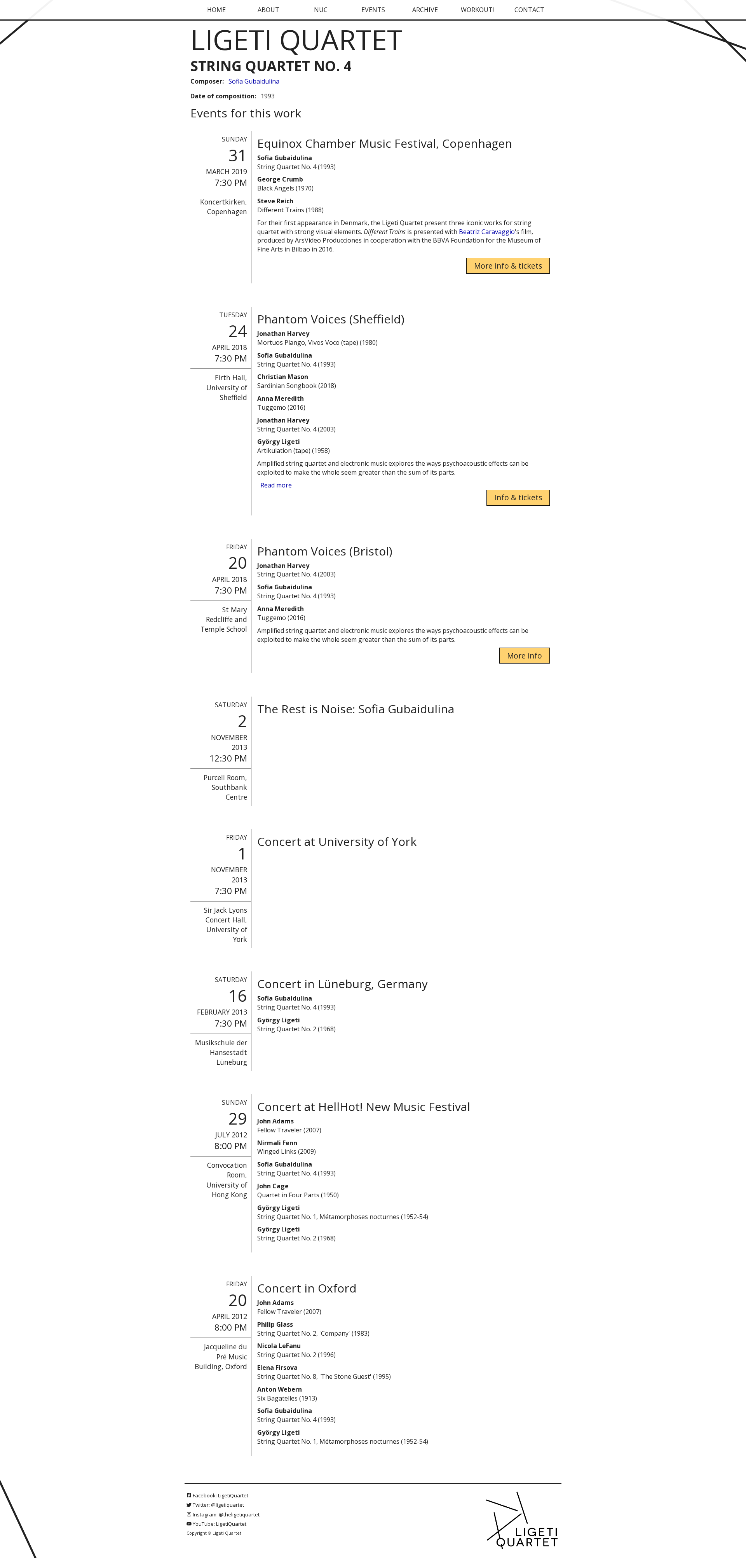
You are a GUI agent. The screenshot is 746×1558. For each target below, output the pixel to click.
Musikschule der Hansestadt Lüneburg (221, 1052)
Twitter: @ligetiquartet (218, 1504)
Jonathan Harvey (283, 333)
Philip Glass (275, 1324)
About (268, 9)
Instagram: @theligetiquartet (226, 1514)
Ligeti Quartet (296, 39)
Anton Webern (279, 1389)
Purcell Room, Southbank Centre (225, 787)
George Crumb (280, 179)
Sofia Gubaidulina (253, 81)
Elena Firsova (277, 1367)
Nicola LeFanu (279, 1345)
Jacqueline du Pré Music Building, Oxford (221, 1356)
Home (216, 9)
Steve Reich (275, 201)
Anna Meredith (280, 398)
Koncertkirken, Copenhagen (223, 206)
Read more (276, 485)
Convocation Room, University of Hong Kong (226, 1179)
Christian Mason (282, 376)
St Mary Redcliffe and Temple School (223, 619)
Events (373, 9)
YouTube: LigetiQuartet (219, 1523)
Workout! (477, 9)
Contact (529, 9)
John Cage (273, 1186)
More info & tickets (508, 265)
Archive (425, 9)
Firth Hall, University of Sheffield (226, 387)
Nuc (321, 9)
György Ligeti (278, 441)
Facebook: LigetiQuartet (220, 1495)
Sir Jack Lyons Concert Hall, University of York (225, 924)
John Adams (275, 1121)
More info (524, 655)
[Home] (522, 1521)
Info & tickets (518, 497)
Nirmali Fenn (277, 1143)
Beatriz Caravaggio (487, 231)
